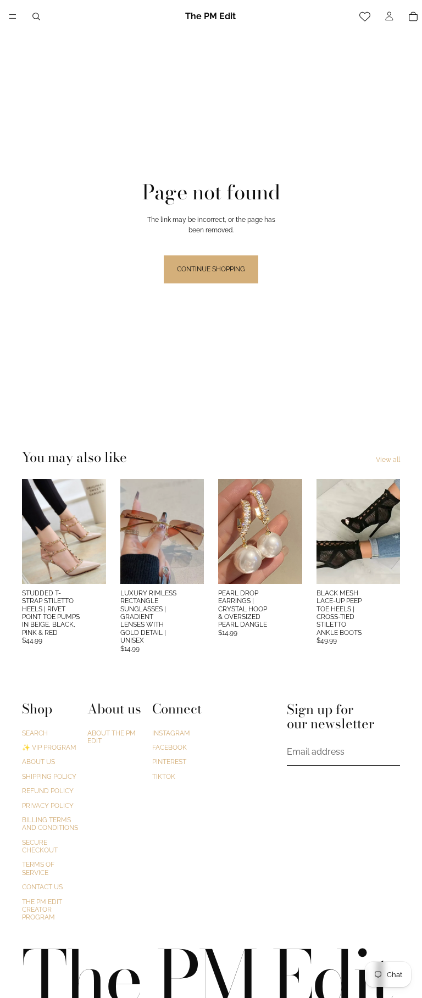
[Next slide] (94, 531)
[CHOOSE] (89, 567)
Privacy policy (48, 805)
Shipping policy (49, 776)
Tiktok (163, 776)
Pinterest (169, 762)
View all (388, 460)
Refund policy (48, 791)
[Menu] (12, 16)
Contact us (42, 887)
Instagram (171, 733)
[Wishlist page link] (364, 16)
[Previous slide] (34, 531)
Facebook (169, 747)
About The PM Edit (111, 736)
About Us (38, 762)
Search (35, 733)
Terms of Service (38, 868)
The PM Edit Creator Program (42, 909)
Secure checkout (40, 846)
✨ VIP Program (49, 747)
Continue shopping (211, 269)
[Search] (36, 16)
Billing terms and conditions (50, 823)
